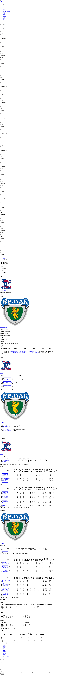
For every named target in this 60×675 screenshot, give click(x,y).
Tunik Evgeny (4, 592)
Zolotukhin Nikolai (5, 584)
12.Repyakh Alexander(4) (34, 352)
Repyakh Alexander (5, 503)
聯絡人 (8, 11)
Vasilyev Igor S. (5, 491)
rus (3, 21)
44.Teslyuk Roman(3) (24, 349)
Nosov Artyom (5, 479)
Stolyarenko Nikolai (5, 590)
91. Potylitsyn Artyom (7, 385)
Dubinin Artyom (5, 493)
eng (3, 22)
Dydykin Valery (5, 475)
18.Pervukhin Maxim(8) (24, 352)
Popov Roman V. (5, 570)
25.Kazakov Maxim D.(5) (15, 352)
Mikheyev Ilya (4, 500)
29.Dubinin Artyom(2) (33, 349)
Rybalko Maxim (5, 571)
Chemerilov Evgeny (5, 593)
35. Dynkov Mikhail (7, 430)
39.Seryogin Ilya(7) (14, 351)
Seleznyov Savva (5, 589)
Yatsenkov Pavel (5, 482)
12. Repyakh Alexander (7, 379)
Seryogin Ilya (4, 505)
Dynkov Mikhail (5, 565)
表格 (4, 18)
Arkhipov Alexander (6, 580)
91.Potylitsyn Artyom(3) (14, 349)
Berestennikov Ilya (5, 581)
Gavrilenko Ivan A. (5, 563)
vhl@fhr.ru (5, 665)
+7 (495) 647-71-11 (5, 663)
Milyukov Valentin (5, 568)
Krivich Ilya (4, 461)
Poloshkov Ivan (5, 551)
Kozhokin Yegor (5, 567)
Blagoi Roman (4, 583)
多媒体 (4, 13)
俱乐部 (4, 16)
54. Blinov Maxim (6, 426)
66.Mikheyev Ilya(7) (24, 351)
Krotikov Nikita (5, 476)
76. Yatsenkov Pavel (7, 377)
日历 (4, 14)
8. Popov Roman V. (6, 429)
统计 (4, 19)
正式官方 (5, 9)
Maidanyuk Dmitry (5, 586)
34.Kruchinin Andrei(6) (33, 351)
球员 (4, 17)
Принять (2, 673)
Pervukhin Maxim (5, 501)
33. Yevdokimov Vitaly (7, 382)
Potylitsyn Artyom (5, 502)
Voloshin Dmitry (5, 549)
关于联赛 (5, 11)
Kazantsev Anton (5, 566)
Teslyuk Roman (5, 480)
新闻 (4, 12)
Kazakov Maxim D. (5, 494)
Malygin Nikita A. (5, 497)
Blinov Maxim (4, 562)
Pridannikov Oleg (5, 588)
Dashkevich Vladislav (6, 474)
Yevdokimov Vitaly (5, 460)
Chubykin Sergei (5, 594)
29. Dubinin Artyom (7, 381)
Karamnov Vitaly (5, 585)
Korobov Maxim (5, 496)
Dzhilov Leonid (5, 492)
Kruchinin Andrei (5, 478)
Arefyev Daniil (5, 473)
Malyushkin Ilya (5, 498)
